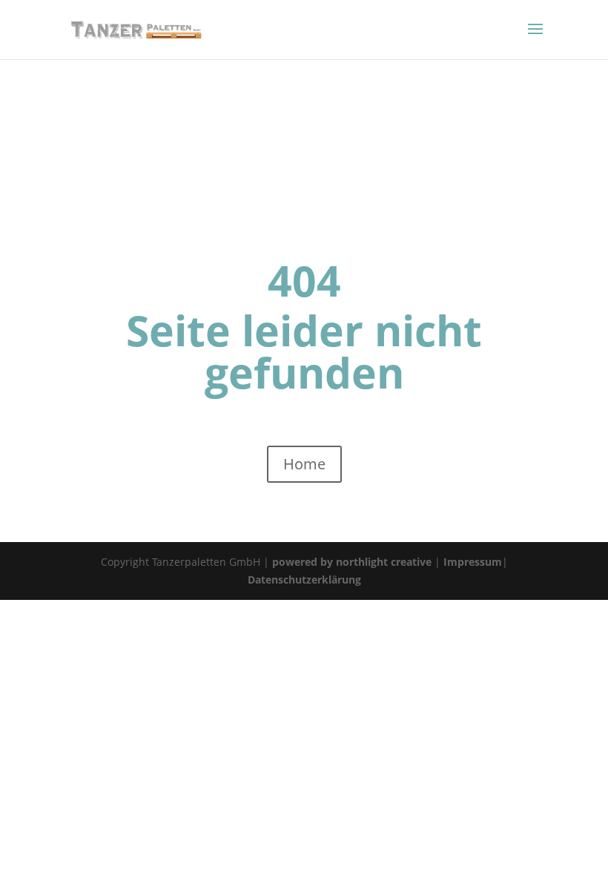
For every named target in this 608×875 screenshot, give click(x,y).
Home (304, 464)
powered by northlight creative (352, 562)
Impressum (472, 562)
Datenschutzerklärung (304, 579)
